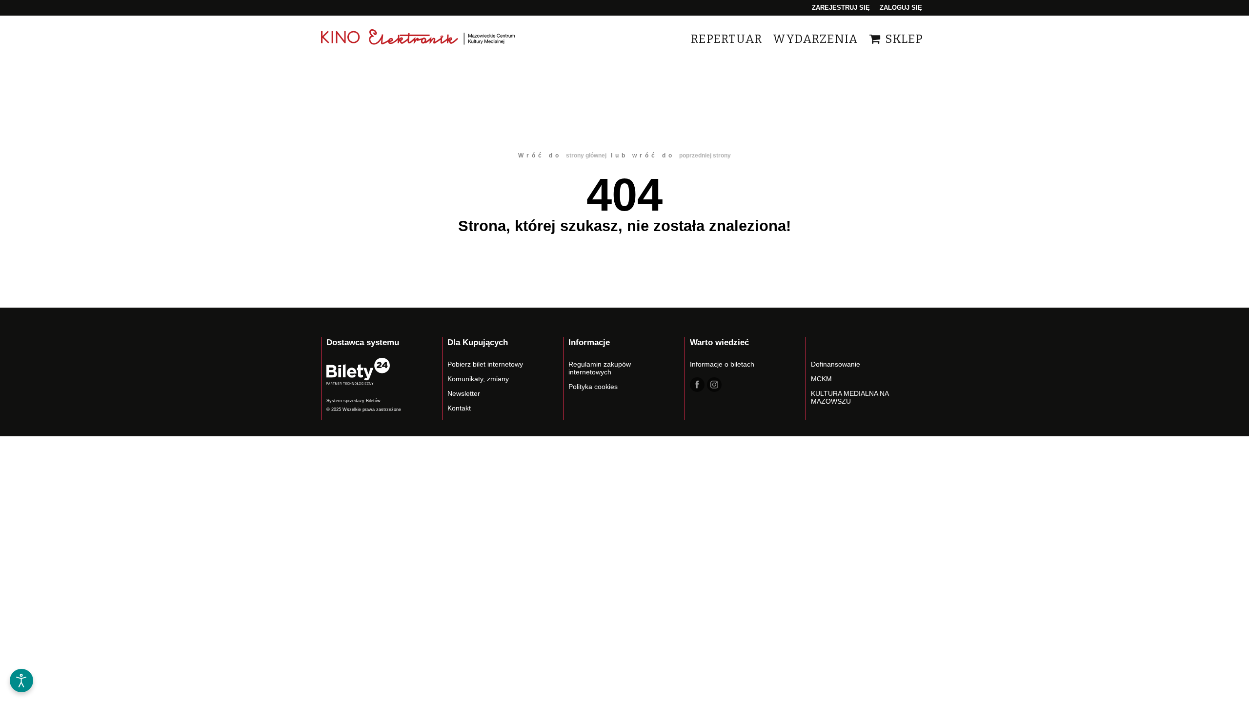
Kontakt (459, 408)
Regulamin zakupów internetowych (599, 368)
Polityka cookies (593, 386)
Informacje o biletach (722, 364)
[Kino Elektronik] (418, 38)
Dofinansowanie (835, 364)
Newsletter (463, 393)
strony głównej (586, 155)
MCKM (821, 379)
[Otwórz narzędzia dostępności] (21, 680)
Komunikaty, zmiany (478, 379)
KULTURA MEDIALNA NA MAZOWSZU (849, 397)
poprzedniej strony (705, 155)
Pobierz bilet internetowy (485, 364)
